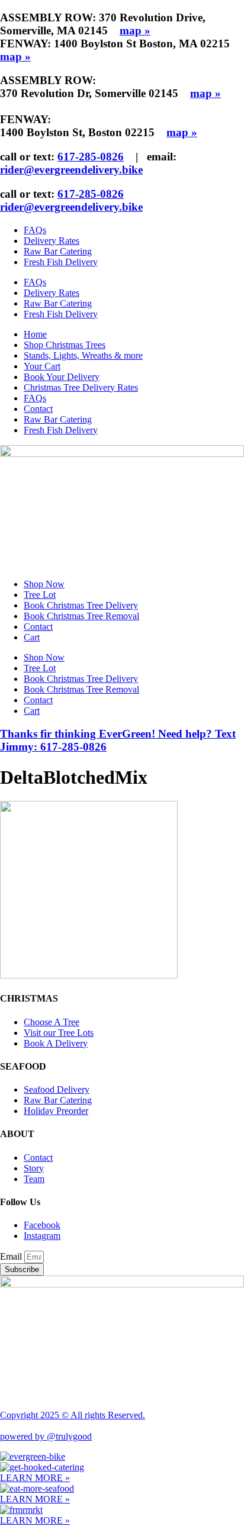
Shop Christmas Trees (64, 345)
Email (12, 1256)
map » (135, 30)
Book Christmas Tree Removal (81, 616)
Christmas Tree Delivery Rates (81, 387)
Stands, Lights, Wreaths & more (83, 355)
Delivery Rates (51, 241)
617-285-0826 (90, 156)
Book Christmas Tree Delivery (81, 605)
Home (35, 334)
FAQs (35, 230)
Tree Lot (40, 595)
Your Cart (42, 366)
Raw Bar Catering (58, 251)
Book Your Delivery (61, 377)
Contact (38, 409)
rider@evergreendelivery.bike (71, 169)
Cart (32, 637)
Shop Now (44, 584)
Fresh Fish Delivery (61, 262)
